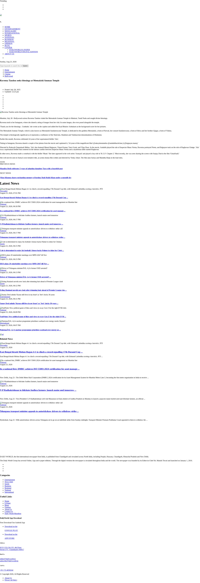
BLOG (7, 46)
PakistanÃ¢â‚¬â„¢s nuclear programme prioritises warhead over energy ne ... (30, 330)
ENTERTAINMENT (12, 29)
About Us (8, 509)
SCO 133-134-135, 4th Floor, (11, 547)
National (3, 204)
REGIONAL (9, 41)
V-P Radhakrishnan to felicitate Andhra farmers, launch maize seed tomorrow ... (31, 224)
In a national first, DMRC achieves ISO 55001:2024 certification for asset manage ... (32, 211)
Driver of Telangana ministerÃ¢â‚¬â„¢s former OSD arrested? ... (25, 277)
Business (8, 486)
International (4, 323)
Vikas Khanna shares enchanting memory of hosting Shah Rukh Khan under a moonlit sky (35, 178)
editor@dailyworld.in (8, 559)
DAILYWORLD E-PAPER (19, 50)
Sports (2, 244)
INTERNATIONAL (12, 33)
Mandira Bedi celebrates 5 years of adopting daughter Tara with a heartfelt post (31, 169)
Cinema (7, 74)
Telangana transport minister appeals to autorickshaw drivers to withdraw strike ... (32, 237)
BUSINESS (9, 39)
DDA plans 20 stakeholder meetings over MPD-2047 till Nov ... (24, 264)
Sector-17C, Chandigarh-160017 (12, 550)
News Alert (9, 482)
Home (7, 70)
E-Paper (8, 503)
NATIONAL (9, 37)
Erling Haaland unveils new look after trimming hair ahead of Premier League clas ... (33, 290)
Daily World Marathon (13, 514)
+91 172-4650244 (6, 570)
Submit (25, 66)
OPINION (8, 43)
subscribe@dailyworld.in (9, 561)
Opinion (8, 507)
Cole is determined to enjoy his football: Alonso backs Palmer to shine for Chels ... (32, 250)
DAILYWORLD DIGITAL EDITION (23, 52)
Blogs (7, 505)
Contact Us (9, 511)
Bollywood (9, 76)
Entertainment (10, 72)
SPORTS (8, 35)
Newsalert (3, 191)
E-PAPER (8, 48)
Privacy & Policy (11, 580)
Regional (8, 488)
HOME (7, 27)
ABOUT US (9, 54)
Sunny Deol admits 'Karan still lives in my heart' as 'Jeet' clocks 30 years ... (29, 303)
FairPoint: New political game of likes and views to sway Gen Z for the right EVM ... (33, 317)
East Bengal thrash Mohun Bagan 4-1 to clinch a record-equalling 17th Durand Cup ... (34, 198)
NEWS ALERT (10, 31)
